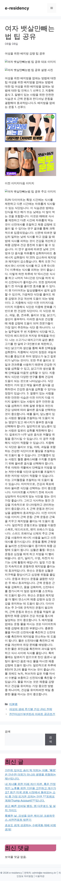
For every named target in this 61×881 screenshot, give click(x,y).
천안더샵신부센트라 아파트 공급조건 (32, 714)
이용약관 (39, 876)
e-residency (17, 8)
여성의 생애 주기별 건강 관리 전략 (30, 709)
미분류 (13, 704)
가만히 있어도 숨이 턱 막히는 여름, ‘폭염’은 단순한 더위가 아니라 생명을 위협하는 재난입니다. (30, 774)
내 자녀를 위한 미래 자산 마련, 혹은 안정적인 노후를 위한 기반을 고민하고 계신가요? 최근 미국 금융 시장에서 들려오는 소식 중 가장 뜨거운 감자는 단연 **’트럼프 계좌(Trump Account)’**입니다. (30, 792)
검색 (7, 731)
